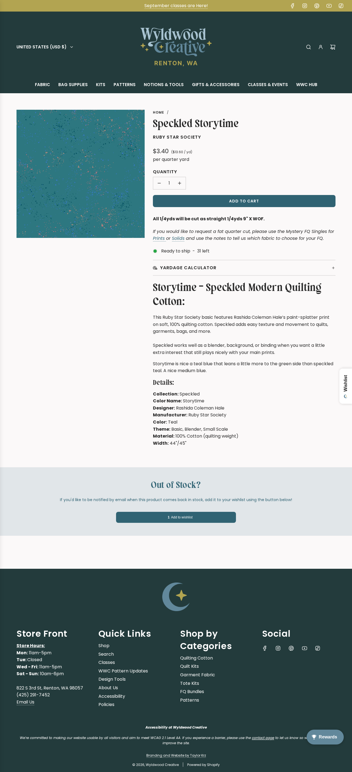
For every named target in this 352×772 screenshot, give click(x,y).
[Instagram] (305, 6)
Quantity (165, 172)
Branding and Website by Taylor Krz (176, 755)
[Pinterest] (317, 6)
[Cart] (333, 47)
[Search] (308, 47)
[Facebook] (293, 6)
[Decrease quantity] (159, 183)
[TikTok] (341, 6)
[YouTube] (329, 6)
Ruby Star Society (177, 137)
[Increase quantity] (180, 183)
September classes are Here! (176, 5)
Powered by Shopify (203, 764)
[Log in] (321, 47)
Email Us (25, 702)
